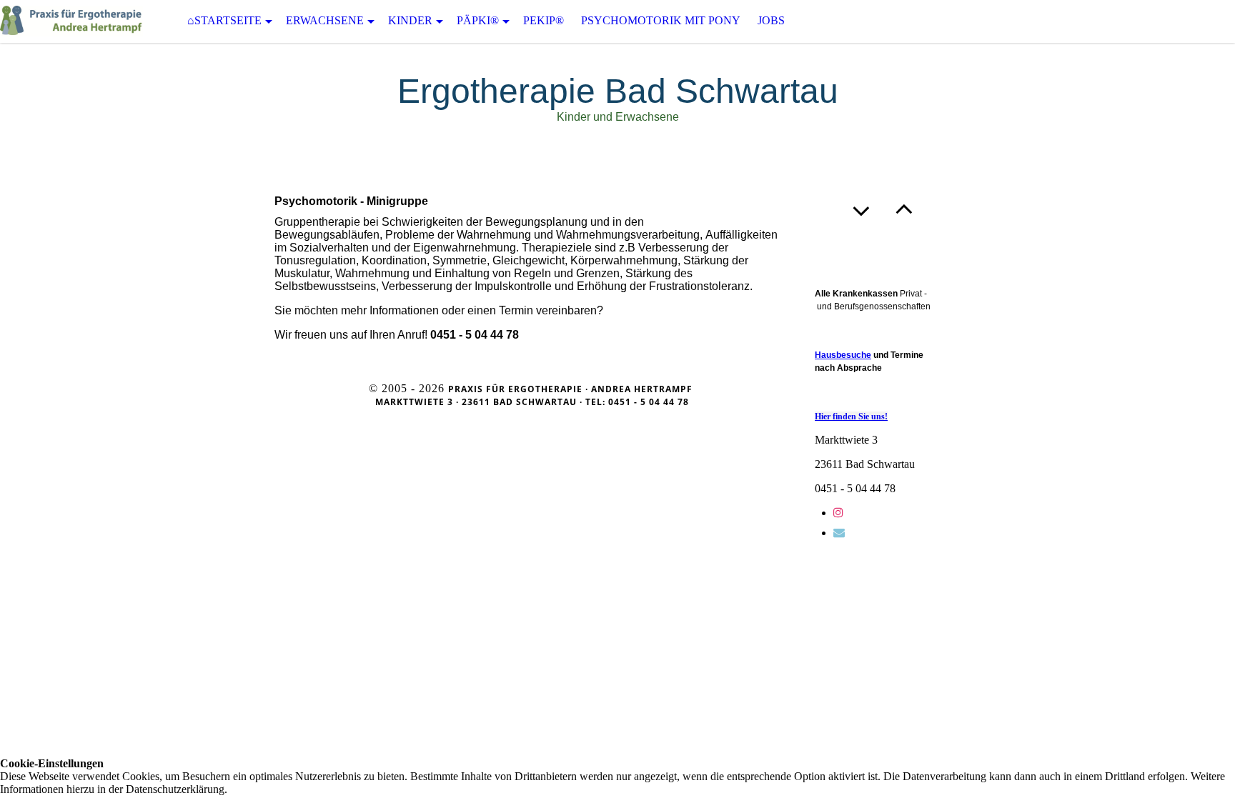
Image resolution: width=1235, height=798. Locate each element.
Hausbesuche (843, 355)
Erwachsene (325, 20)
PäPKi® (478, 20)
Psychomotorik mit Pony (660, 20)
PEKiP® (543, 20)
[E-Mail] (839, 533)
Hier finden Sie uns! (851, 417)
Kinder (410, 20)
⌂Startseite (224, 20)
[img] (71, 21)
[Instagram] (838, 513)
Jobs (771, 20)
